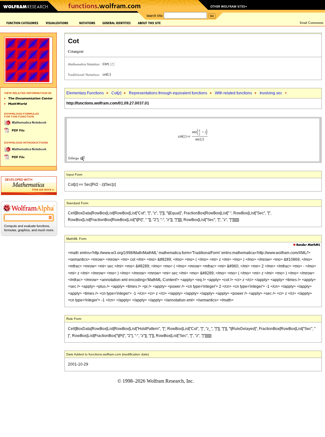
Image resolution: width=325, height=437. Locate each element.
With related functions (233, 93)
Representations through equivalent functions (168, 93)
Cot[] (116, 93)
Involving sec (271, 93)
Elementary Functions (85, 93)
